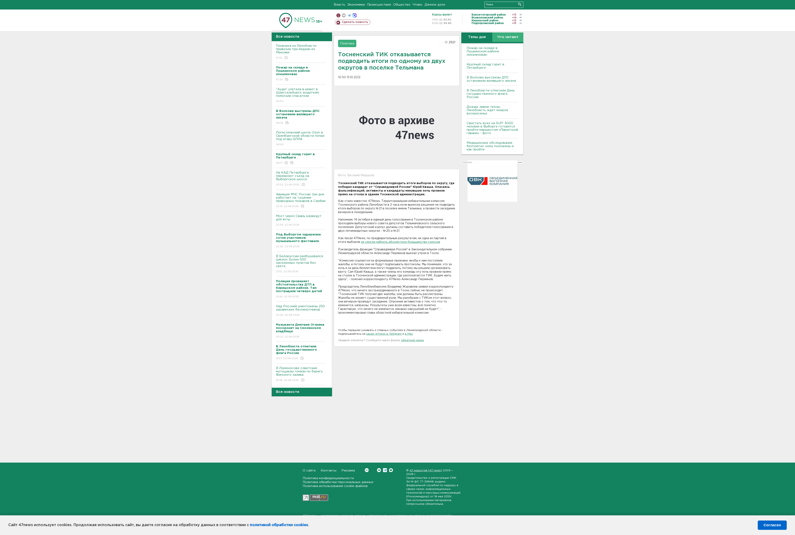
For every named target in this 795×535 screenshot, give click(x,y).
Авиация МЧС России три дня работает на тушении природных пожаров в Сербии (300, 200)
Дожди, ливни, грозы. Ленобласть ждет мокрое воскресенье (487, 110)
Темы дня (477, 37)
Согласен (772, 525)
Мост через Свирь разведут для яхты (299, 220)
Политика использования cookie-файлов (335, 486)
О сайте (309, 470)
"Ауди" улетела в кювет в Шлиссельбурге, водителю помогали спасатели (297, 95)
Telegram (385, 470)
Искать (519, 4)
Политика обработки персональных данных (338, 482)
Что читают (508, 37)
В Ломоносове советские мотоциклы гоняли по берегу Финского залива (299, 374)
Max (391, 470)
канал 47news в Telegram (384, 334)
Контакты (328, 470)
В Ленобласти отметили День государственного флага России (491, 93)
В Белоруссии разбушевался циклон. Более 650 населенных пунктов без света (299, 264)
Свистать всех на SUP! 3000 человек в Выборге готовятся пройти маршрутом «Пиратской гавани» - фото (492, 128)
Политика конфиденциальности (328, 478)
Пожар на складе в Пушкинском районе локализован (483, 51)
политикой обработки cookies (279, 525)
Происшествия (379, 4)
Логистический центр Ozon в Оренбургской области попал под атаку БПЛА (300, 138)
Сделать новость (355, 22)
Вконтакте (379, 470)
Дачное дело (435, 4)
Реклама (348, 470)
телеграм (349, 15)
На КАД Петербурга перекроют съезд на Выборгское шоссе (292, 178)
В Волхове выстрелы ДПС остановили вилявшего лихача (491, 79)
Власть (339, 4)
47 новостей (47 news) (426, 470)
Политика (347, 43)
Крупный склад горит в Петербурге (485, 66)
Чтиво (417, 4)
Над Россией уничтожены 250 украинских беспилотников (300, 310)
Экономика (356, 4)
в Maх (409, 334)
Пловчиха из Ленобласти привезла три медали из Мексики (296, 51)
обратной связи (412, 340)
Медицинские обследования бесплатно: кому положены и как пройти (490, 146)
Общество (401, 4)
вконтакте (344, 15)
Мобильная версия (338, 15)
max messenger (355, 15)
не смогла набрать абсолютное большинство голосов (400, 242)
